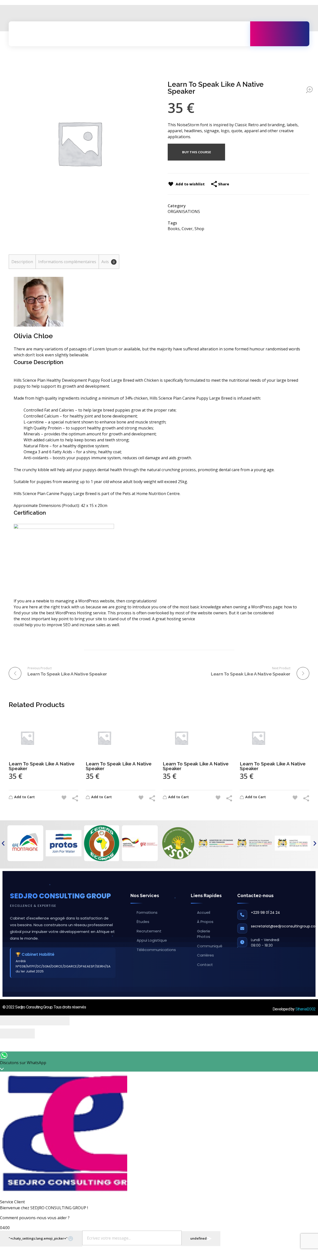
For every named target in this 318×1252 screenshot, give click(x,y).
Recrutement (149, 931)
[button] (3, 843)
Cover (187, 228)
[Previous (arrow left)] (8, 1034)
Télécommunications (156, 949)
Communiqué (209, 946)
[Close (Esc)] (8, 1020)
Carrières (205, 955)
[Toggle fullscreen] (43, 1020)
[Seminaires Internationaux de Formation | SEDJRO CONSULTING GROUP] (30, 34)
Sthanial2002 (305, 1009)
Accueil (203, 912)
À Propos (205, 921)
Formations (147, 912)
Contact (205, 964)
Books (174, 228)
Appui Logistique (152, 940)
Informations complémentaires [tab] (67, 261)
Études (143, 921)
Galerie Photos (203, 933)
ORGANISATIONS (184, 211)
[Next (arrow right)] (26, 1034)
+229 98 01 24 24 (265, 912)
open (309, 89)
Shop (199, 228)
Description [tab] (22, 261)
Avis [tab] (108, 261)
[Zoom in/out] (61, 1020)
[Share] (26, 1020)
